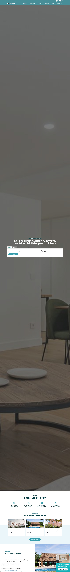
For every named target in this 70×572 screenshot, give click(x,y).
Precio (41, 250)
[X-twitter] (57, 1)
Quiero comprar (32, 3)
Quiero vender (24, 3)
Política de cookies (7, 570)
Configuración (18, 568)
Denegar (11, 568)
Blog (53, 3)
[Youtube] (62, 1)
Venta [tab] (9, 247)
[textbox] (24, 251)
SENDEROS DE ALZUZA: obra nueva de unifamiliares (34, 530)
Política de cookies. (6, 565)
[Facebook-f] (56, 1)
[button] (20, 561)
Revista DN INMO (59, 3)
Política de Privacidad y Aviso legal (13, 570)
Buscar (13, 254)
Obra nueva (47, 3)
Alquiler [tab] (14, 247)
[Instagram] (60, 1)
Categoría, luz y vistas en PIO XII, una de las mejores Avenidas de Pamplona (53, 530)
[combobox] (24, 251)
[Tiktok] (59, 1)
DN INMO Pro (40, 3)
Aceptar (4, 568)
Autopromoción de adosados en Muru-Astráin (16, 530)
